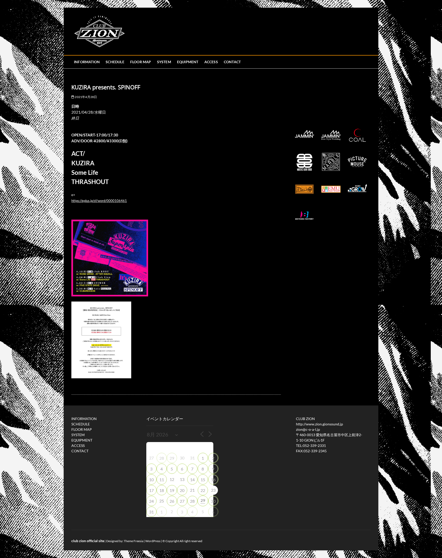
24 (151, 501)
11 (161, 479)
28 (161, 458)
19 (172, 490)
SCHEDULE (115, 62)
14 (192, 479)
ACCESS (211, 62)
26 (172, 501)
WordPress (152, 541)
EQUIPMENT (187, 62)
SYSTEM (164, 62)
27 (182, 501)
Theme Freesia (133, 541)
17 (151, 490)
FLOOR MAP (140, 62)
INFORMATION (87, 62)
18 (161, 490)
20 (182, 490)
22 (203, 490)
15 (203, 479)
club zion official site (87, 541)
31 (151, 511)
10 (151, 479)
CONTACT (232, 62)
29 (172, 458)
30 (213, 501)
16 (213, 479)
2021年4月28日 (85, 97)
